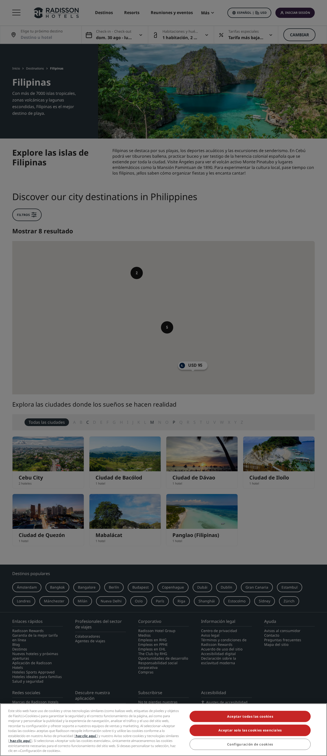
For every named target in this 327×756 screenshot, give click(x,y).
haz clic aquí (86, 736)
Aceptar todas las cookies (250, 716)
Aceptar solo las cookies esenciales (250, 730)
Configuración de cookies (250, 744)
